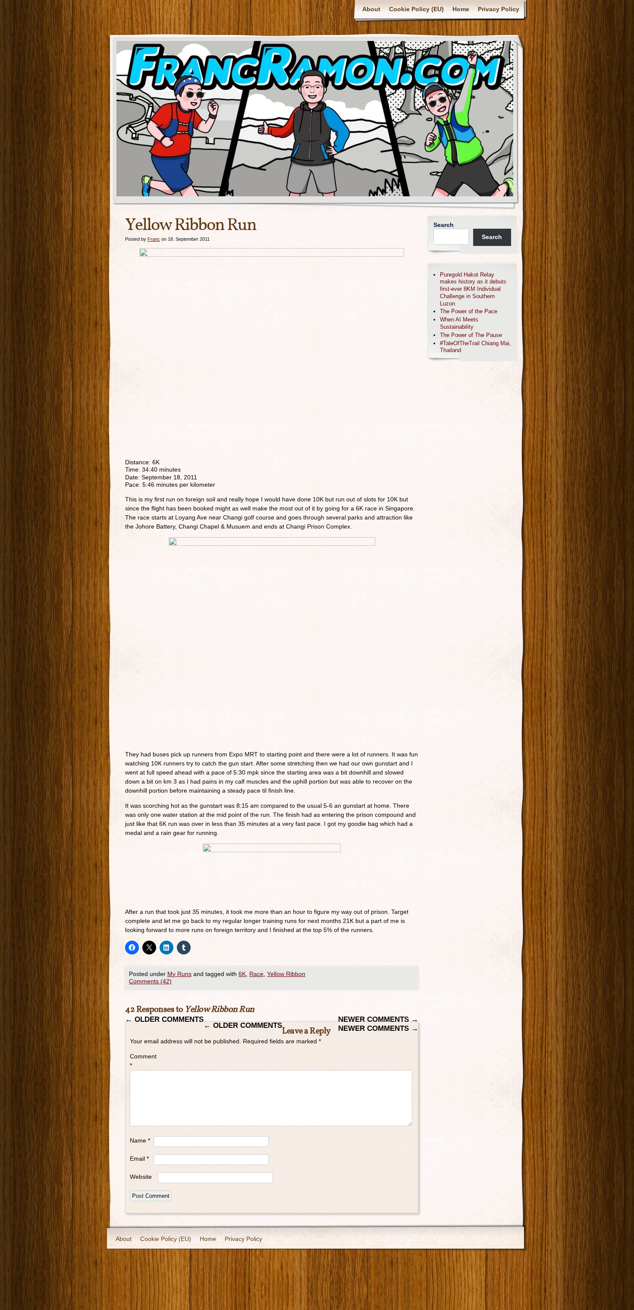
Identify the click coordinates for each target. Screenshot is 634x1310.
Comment (142, 1061)
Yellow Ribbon (286, 973)
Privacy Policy (498, 9)
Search (443, 224)
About (371, 9)
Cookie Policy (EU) (416, 9)
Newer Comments (378, 1019)
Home (460, 9)
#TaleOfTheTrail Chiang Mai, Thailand (475, 347)
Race (256, 973)
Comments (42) (150, 981)
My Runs (179, 973)
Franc (154, 239)
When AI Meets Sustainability (459, 323)
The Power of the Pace (468, 311)
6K (242, 973)
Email (139, 1158)
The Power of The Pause (471, 335)
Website (141, 1176)
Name (140, 1140)
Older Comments (164, 1019)
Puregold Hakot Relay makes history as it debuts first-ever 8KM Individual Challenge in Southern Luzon (473, 289)
